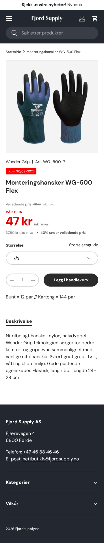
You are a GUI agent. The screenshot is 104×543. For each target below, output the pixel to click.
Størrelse (14, 245)
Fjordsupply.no (27, 528)
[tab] (19, 321)
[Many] (9, 18)
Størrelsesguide (83, 244)
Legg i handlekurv (71, 280)
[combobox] (52, 33)
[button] (94, 18)
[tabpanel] (52, 356)
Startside (13, 52)
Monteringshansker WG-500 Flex (54, 52)
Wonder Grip (18, 161)
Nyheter (75, 4)
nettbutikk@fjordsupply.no (51, 459)
